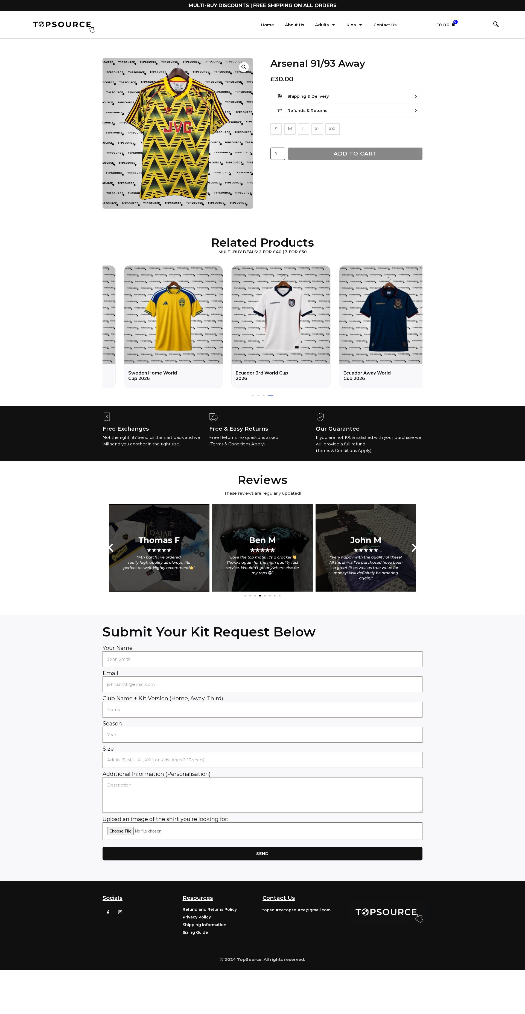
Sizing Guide (195, 932)
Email (110, 673)
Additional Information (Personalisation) (157, 774)
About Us (294, 24)
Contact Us (385, 24)
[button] (253, 395)
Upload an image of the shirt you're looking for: (165, 819)
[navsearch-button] (496, 24)
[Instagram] (120, 912)
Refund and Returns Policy (210, 909)
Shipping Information (204, 924)
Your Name (118, 648)
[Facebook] (108, 912)
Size (108, 748)
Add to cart (355, 153)
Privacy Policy (197, 917)
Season (112, 723)
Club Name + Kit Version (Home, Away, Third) (163, 698)
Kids (351, 24)
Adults (322, 24)
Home (267, 24)
